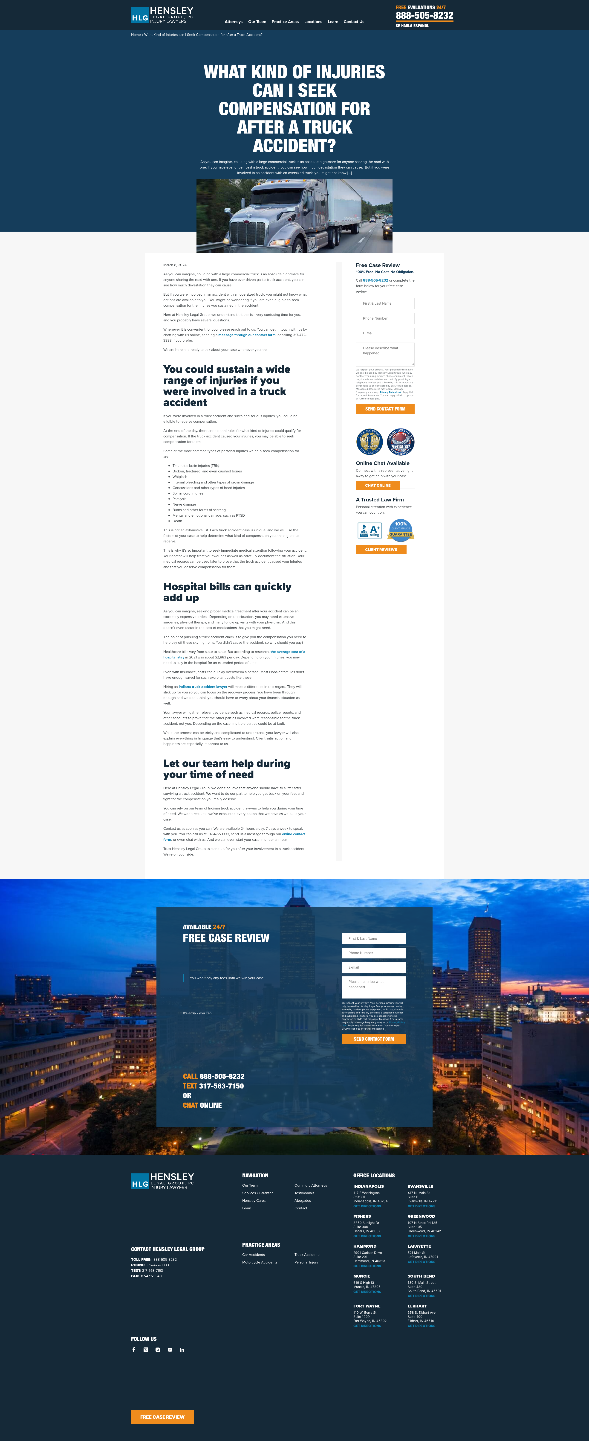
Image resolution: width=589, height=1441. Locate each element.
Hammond (364, 1246)
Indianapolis (368, 1186)
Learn (333, 22)
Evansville (420, 1186)
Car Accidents (253, 1254)
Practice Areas (285, 22)
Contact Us (354, 22)
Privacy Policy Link (390, 392)
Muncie (361, 1276)
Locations (313, 22)
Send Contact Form (385, 409)
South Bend (421, 1276)
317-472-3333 (157, 1265)
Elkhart (417, 1306)
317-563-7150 (213, 1087)
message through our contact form (247, 335)
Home (136, 34)
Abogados (302, 1200)
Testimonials (304, 1193)
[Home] (162, 14)
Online (202, 1106)
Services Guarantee (258, 1193)
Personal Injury (306, 1262)
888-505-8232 (424, 16)
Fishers (362, 1216)
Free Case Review (162, 1417)
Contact (300, 1208)
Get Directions (367, 1206)
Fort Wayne (367, 1306)
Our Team (257, 22)
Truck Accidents (307, 1254)
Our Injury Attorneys (310, 1185)
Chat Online (378, 485)
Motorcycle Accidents (259, 1262)
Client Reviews (381, 549)
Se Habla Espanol (412, 26)
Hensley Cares (254, 1200)
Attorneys (234, 22)
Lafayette (419, 1246)
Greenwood (421, 1216)
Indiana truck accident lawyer (203, 686)
